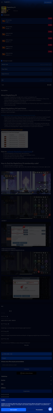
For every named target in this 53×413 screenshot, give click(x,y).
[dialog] (26, 405)
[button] (26, 206)
